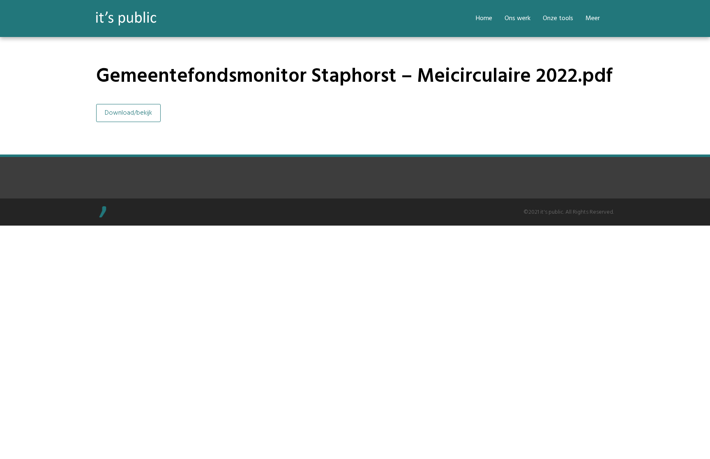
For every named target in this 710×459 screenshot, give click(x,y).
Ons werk (517, 18)
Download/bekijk (128, 113)
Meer (593, 18)
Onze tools (558, 18)
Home (484, 18)
